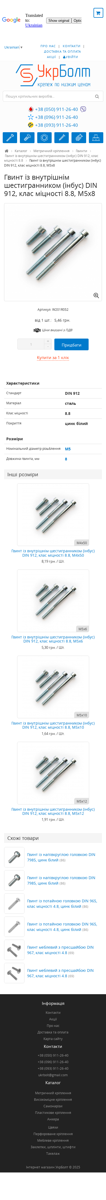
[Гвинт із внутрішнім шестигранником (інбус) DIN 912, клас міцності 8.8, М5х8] (53, 252)
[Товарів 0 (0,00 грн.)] (98, 13)
